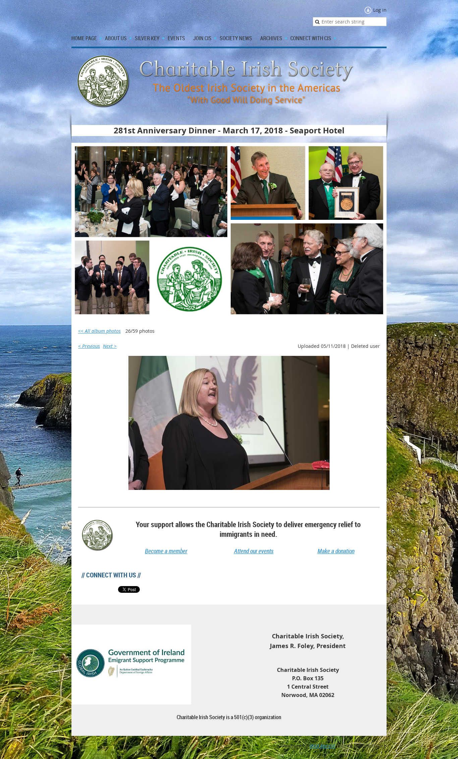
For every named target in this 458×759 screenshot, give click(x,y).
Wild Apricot (322, 746)
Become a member (166, 551)
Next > (110, 346)
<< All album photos (99, 331)
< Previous (89, 346)
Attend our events (254, 551)
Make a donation (336, 551)
